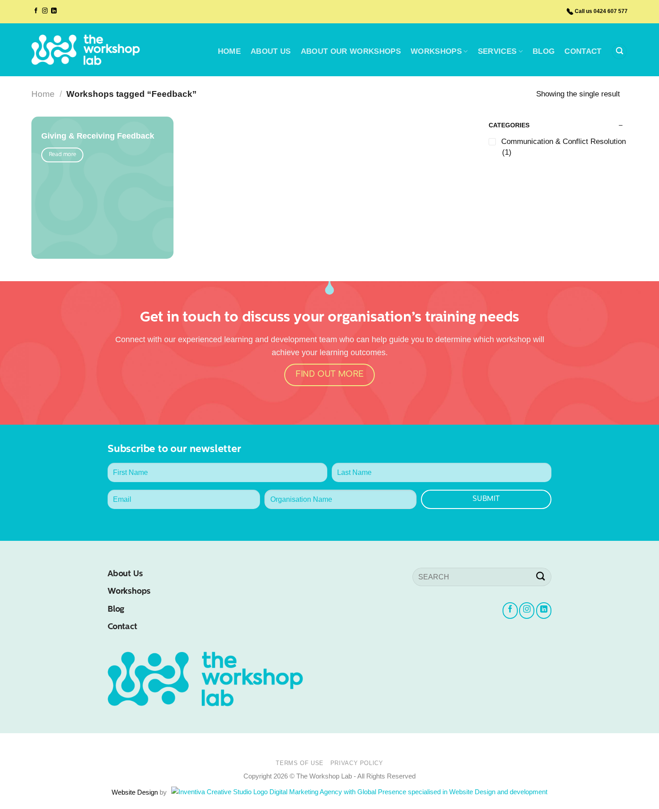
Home (43, 94)
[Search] (619, 51)
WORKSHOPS (436, 51)
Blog (116, 609)
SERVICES (497, 51)
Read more (62, 154)
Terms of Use (300, 763)
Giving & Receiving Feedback (97, 136)
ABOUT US (271, 51)
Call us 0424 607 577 (601, 11)
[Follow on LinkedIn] (53, 11)
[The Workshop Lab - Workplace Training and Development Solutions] (85, 50)
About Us (125, 574)
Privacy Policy (356, 763)
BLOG (544, 51)
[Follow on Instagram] (45, 11)
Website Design (136, 792)
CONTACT (582, 51)
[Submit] (541, 577)
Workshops (129, 591)
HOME (229, 51)
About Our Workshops (351, 51)
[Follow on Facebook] (36, 11)
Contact (122, 627)
